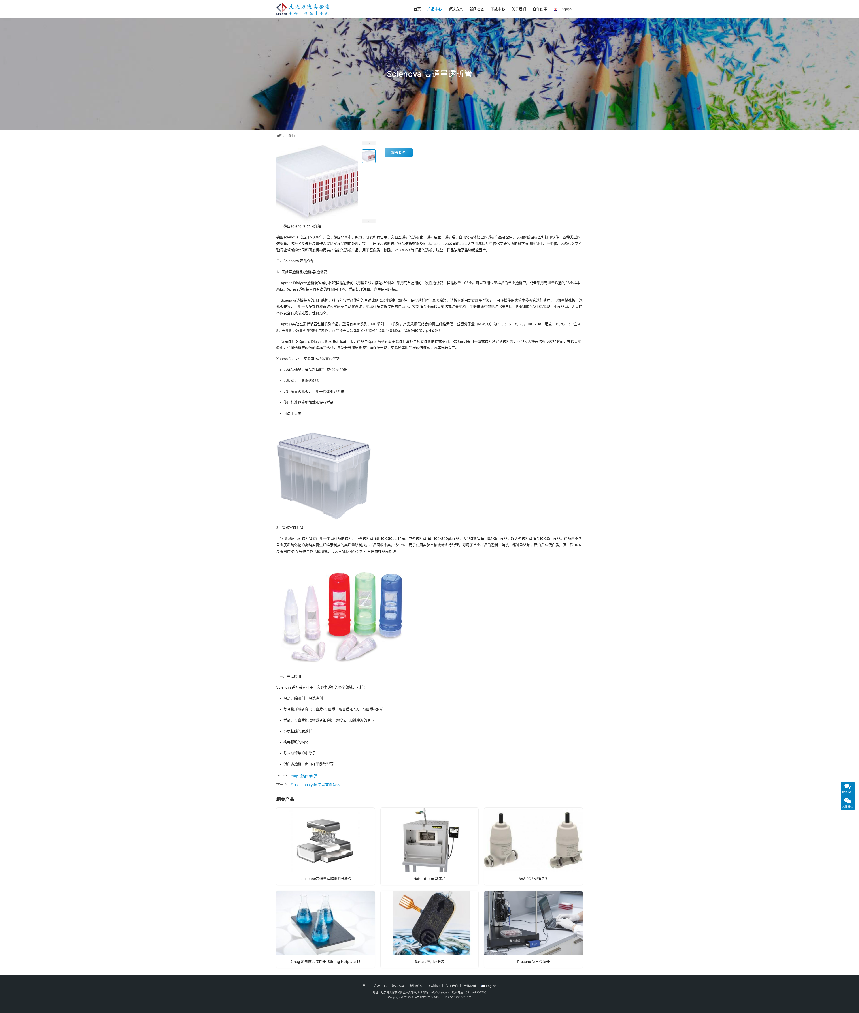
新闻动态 (477, 9)
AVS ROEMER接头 (533, 878)
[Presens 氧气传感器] (533, 929)
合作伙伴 (540, 9)
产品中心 (434, 9)
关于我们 (519, 9)
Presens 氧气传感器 (533, 961)
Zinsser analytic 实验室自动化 (315, 784)
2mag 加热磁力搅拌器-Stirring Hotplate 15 (325, 961)
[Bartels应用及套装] (430, 929)
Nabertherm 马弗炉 (429, 878)
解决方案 (456, 9)
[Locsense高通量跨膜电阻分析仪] (325, 846)
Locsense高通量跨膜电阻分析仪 (325, 878)
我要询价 (398, 152)
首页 (417, 9)
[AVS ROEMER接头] (533, 846)
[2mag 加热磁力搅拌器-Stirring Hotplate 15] (325, 929)
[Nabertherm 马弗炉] (430, 846)
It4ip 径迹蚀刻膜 (304, 776)
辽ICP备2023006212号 (456, 997)
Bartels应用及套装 (429, 961)
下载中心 (498, 9)
